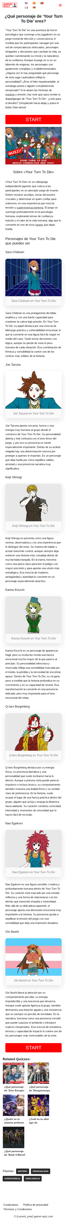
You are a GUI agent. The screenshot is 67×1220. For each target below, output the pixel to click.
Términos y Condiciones (17, 1209)
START (33, 119)
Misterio (22, 1171)
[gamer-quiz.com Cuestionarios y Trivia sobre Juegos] (11, 5)
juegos (39, 224)
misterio (10, 94)
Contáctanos (10, 1204)
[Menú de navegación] (60, 5)
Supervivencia (12, 1178)
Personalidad (40, 1171)
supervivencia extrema (30, 207)
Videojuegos (33, 1178)
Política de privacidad (35, 1204)
